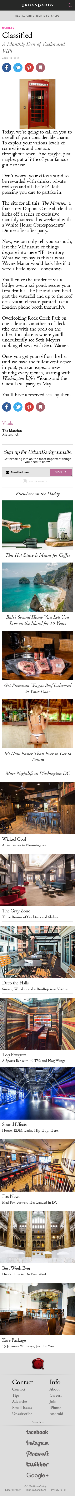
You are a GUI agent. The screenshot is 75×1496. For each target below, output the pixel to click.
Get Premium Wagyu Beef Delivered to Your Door (37, 688)
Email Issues (22, 1408)
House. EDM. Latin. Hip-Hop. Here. (30, 1130)
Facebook (37, 1433)
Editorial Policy (13, 1489)
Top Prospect (14, 1054)
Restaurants (24, 15)
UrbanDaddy (37, 5)
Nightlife (42, 15)
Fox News (11, 1196)
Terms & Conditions (36, 1489)
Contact (18, 1389)
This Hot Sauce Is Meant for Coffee (37, 555)
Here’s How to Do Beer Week (24, 1274)
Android (56, 1414)
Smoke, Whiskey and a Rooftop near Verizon (35, 989)
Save (29, 67)
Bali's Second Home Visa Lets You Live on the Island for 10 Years (37, 620)
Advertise (19, 1401)
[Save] (40, 67)
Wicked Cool (14, 839)
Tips (15, 1395)
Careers (56, 1395)
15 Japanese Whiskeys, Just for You (28, 1346)
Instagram (37, 1443)
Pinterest (37, 1454)
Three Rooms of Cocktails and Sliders (30, 917)
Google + (37, 1476)
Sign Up (60, 472)
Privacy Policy (58, 1489)
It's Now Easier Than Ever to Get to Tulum (37, 756)
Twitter (37, 1465)
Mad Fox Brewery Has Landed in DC (30, 1202)
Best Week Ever (16, 1268)
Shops (55, 15)
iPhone (55, 1408)
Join (53, 1401)
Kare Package (14, 1340)
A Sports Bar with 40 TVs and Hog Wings (33, 1060)
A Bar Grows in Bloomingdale (24, 845)
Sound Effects (14, 1124)
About (55, 1389)
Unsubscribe (22, 1414)
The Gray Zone (16, 911)
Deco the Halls (15, 983)
